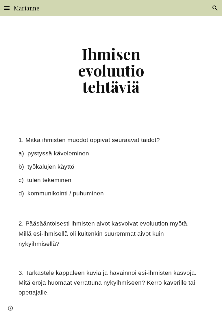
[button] (7, 8)
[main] (111, 70)
